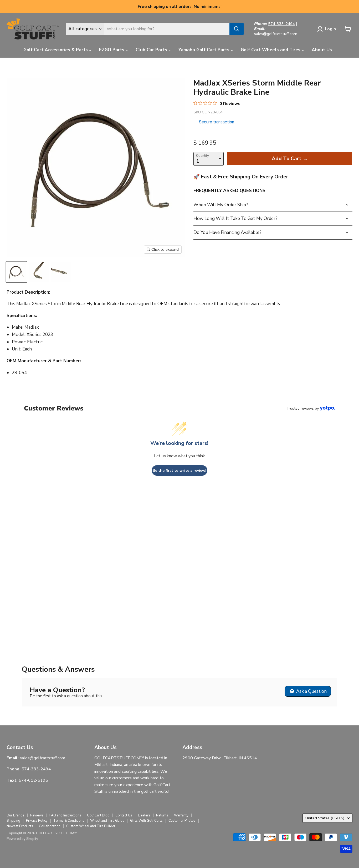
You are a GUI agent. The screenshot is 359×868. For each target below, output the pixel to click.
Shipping (13, 820)
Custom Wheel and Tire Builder (90, 826)
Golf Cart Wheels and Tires (271, 50)
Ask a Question (311, 691)
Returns (162, 815)
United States (325, 818)
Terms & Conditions (68, 820)
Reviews (37, 815)
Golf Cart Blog (98, 815)
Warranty (181, 815)
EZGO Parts (112, 50)
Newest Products (20, 826)
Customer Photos (182, 820)
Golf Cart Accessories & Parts (56, 50)
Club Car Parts (152, 50)
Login (330, 29)
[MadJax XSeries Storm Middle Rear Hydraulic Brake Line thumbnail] (16, 272)
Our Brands (15, 815)
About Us (322, 50)
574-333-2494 (281, 23)
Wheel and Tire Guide (107, 820)
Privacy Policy (37, 820)
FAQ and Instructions (65, 815)
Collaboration (49, 826)
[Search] (236, 29)
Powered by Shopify (22, 838)
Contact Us (123, 815)
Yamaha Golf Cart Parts (204, 50)
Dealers (144, 815)
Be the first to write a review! (179, 470)
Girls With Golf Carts (146, 820)
